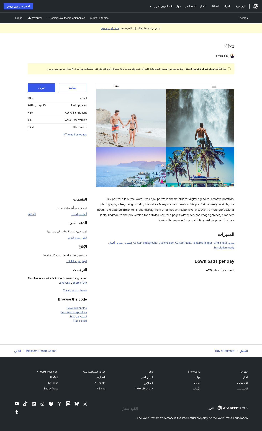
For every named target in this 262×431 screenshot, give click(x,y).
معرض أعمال (116, 242)
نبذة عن (244, 371)
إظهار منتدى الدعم (77, 237)
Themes (243, 17)
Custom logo (166, 242)
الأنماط (196, 388)
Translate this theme (75, 290)
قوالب (197, 377)
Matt (54, 377)
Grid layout (220, 242)
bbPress (53, 382)
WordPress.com (47, 371)
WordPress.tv (143, 388)
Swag (101, 388)
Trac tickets (80, 320)
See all (32, 214)
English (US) (80, 282)
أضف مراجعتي (79, 214)
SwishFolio (222, 55)
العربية (210, 408)
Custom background (145, 242)
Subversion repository (74, 312)
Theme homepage (76, 134)
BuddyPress (51, 388)
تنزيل (41, 87)
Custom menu (183, 242)
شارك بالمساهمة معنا (94, 371)
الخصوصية (242, 388)
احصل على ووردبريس (18, 6)
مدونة (231, 242)
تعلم (150, 371)
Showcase (194, 371)
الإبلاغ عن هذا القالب (76, 261)
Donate (100, 382)
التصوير (128, 242)
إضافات (196, 382)
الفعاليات (101, 377)
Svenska (65, 282)
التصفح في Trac (78, 316)
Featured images (202, 242)
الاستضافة (242, 382)
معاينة (72, 87)
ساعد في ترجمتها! (110, 28)
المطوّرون (148, 382)
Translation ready (224, 247)
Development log (76, 307)
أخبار (245, 377)
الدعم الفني (147, 377)
